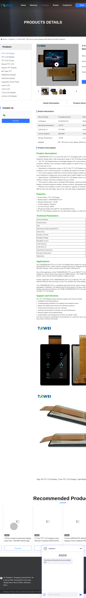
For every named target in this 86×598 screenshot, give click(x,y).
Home (23, 5)
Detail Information (51, 103)
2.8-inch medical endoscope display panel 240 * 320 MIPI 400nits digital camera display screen (17, 539)
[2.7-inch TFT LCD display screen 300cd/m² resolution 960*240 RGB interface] (47, 521)
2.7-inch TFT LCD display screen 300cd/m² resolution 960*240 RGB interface (47, 539)
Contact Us (67, 5)
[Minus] (80, 548)
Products (45, 5)
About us (33, 5)
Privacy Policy (14, 592)
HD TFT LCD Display (49, 479)
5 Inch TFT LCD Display (67, 479)
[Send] (80, 594)
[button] (14, 526)
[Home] (6, 5)
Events (56, 5)
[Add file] (44, 594)
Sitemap (6, 592)
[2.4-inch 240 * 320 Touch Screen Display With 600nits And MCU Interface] (57, 65)
